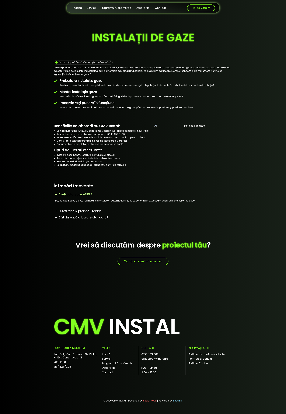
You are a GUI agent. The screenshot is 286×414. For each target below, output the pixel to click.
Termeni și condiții (200, 359)
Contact (160, 8)
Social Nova (150, 400)
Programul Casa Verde (116, 8)
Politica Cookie (198, 363)
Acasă (77, 8)
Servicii (91, 8)
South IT (177, 400)
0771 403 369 (149, 354)
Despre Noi (143, 8)
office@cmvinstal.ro (154, 359)
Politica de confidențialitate (206, 354)
